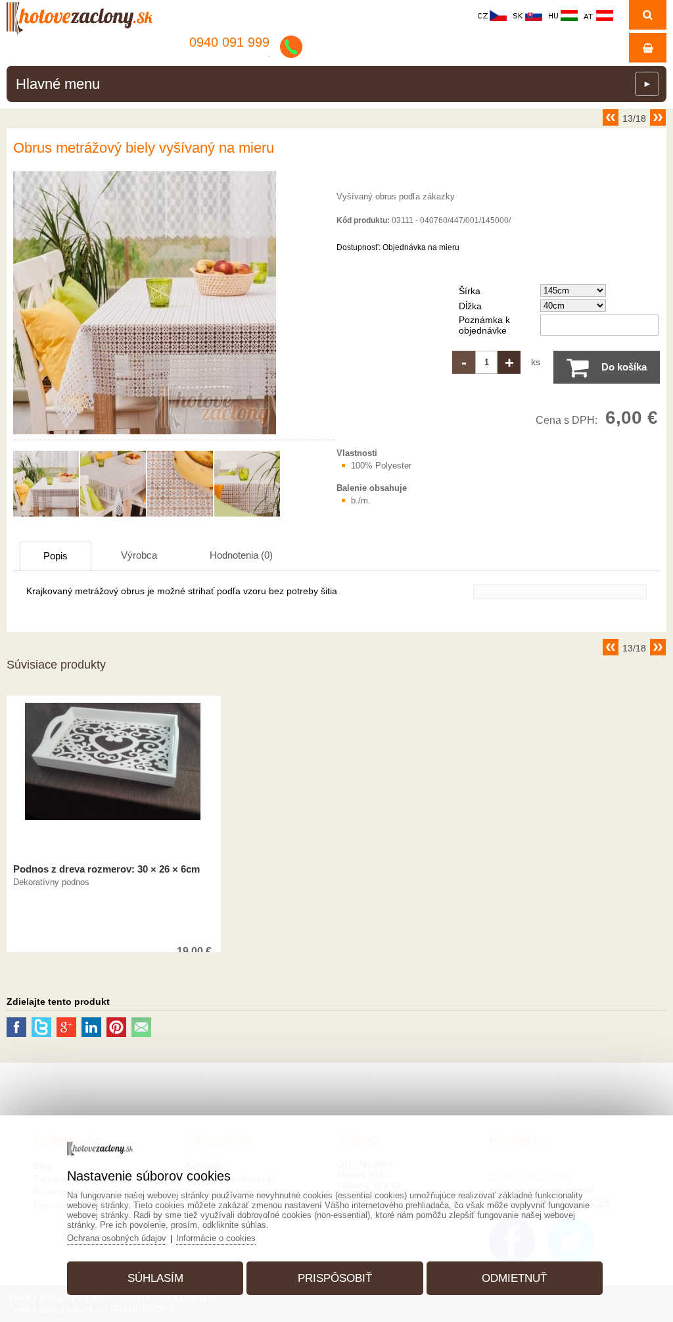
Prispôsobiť (335, 1278)
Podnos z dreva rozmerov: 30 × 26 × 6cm (106, 869)
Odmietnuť (514, 1278)
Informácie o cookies (216, 1238)
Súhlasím (155, 1278)
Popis (55, 555)
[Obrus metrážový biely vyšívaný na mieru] (144, 434)
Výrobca (139, 555)
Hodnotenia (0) (241, 555)
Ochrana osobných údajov (116, 1238)
